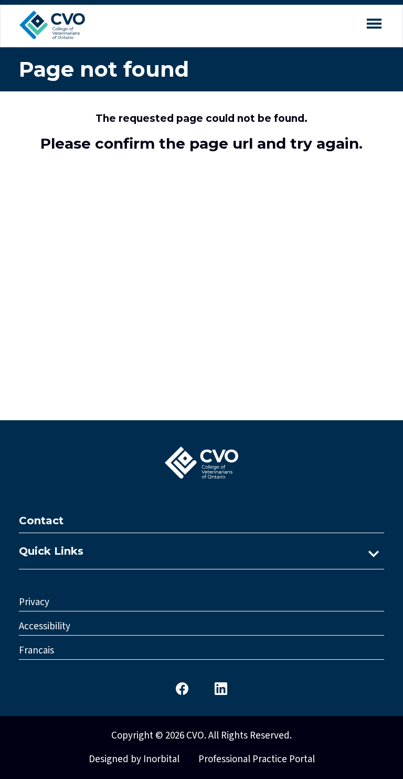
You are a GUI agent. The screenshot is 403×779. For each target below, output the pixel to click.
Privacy (34, 602)
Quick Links (51, 551)
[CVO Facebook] (182, 688)
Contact (41, 520)
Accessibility (44, 626)
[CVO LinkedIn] (221, 688)
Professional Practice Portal (256, 759)
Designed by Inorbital (134, 759)
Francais (36, 650)
